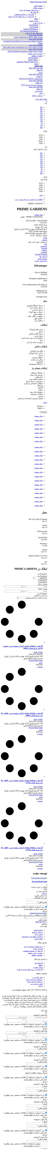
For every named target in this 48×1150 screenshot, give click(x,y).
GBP (41, 143)
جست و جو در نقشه (35, 953)
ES (42, 119)
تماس (45, 238)
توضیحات (43, 246)
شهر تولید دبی (37, 977)
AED (41, 137)
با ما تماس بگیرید (41, 261)
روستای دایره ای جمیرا (34, 979)
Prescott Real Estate (36, 660)
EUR (41, 135)
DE (41, 111)
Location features (41, 254)
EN (41, 109)
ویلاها (41, 965)
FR (41, 121)
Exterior (40, 406)
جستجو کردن (42, 574)
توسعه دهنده (42, 259)
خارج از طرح (38, 949)
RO (41, 128)
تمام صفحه (38, 215)
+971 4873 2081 (41, 99)
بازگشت (37, 596)
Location (44, 252)
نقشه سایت (38, 939)
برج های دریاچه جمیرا (35, 982)
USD (41, 139)
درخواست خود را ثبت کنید (37, 242)
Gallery (44, 250)
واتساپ (44, 240)
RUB (41, 141)
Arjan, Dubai (38, 652)
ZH (41, 117)
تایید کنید (44, 1010)
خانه (45, 244)
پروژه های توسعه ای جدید (33, 947)
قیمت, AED (42, 589)
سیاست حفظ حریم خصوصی (32, 937)
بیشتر (45, 402)
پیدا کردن (43, 596)
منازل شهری (38, 967)
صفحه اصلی (38, 930)
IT (42, 123)
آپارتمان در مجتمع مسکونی (33, 951)
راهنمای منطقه (37, 955)
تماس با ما (39, 934)
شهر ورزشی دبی (36, 984)
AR (41, 115)
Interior (40, 408)
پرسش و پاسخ (37, 932)
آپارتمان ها (43, 256)
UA (41, 113)
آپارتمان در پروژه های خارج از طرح (30, 969)
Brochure (39, 665)
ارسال (44, 911)
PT (42, 125)
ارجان (40, 986)
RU (41, 107)
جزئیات (44, 893)
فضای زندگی (42, 584)
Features (44, 248)
